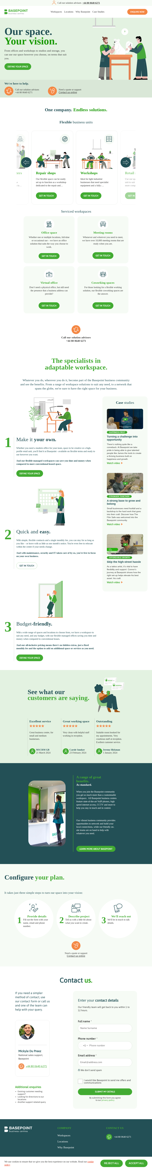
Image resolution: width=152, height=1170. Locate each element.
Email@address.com (91, 1062)
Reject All (111, 1163)
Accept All (136, 1163)
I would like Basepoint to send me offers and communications (107, 1081)
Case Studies (98, 11)
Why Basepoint (83, 11)
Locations (68, 11)
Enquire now (137, 12)
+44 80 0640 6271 (24, 92)
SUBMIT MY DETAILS (105, 1091)
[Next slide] (126, 162)
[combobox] (83, 1045)
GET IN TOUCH (46, 195)
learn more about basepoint (95, 849)
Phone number (88, 1038)
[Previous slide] (26, 162)
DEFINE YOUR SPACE (18, 66)
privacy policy (108, 1100)
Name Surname (88, 1028)
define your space (29, 473)
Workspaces (56, 11)
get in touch (26, 565)
